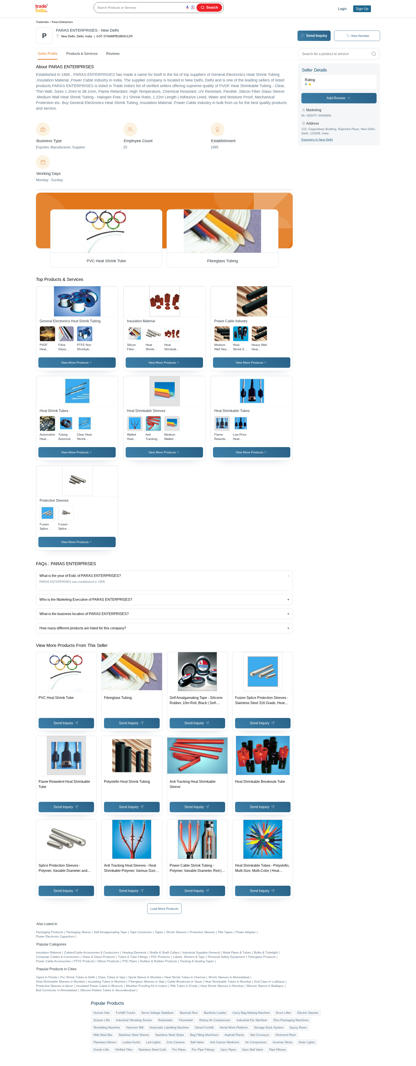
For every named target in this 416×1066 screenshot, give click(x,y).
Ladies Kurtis (131, 1042)
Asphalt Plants (234, 1035)
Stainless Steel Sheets (134, 1035)
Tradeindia (42, 22)
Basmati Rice (189, 1012)
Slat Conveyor (259, 1035)
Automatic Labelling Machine (169, 1027)
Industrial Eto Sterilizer (252, 1020)
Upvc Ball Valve (252, 1049)
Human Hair (101, 1012)
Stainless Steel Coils (152, 1049)
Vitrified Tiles (123, 1049)
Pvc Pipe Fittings (203, 1049)
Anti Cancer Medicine (224, 1042)
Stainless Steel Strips (169, 1035)
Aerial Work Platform (234, 1027)
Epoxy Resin (298, 1027)
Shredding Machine (106, 1027)
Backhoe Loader (215, 1012)
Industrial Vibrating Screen (134, 1020)
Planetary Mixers (104, 1042)
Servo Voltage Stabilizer (157, 1012)
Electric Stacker (307, 1012)
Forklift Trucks (125, 1012)
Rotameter (165, 1020)
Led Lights (153, 1042)
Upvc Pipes (228, 1049)
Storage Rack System (269, 1027)
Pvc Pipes (179, 1049)
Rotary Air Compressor (215, 1020)
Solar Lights (307, 1042)
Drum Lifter (283, 1012)
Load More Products (164, 908)
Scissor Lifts (101, 1020)
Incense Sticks (282, 1042)
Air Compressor (256, 1042)
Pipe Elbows (277, 1049)
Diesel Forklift (204, 1027)
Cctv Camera (176, 1042)
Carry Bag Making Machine (251, 1012)
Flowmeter (186, 1020)
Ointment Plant (285, 1035)
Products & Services (82, 53)
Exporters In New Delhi (317, 139)
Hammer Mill (134, 1027)
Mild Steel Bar (102, 1035)
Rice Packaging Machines (291, 1020)
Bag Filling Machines (204, 1035)
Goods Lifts (101, 1049)
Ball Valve (197, 1042)
